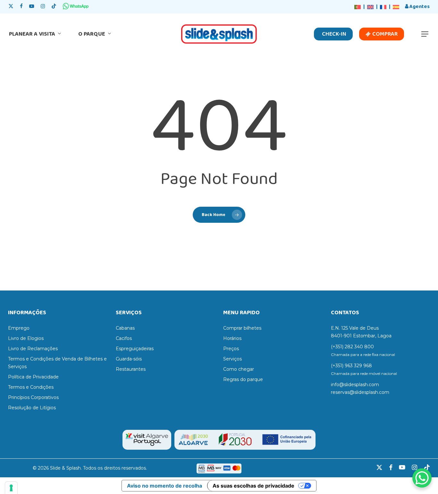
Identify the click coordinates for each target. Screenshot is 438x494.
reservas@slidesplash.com (360, 392)
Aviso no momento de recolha (164, 485)
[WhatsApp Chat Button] (422, 478)
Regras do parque (243, 379)
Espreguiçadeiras (135, 348)
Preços (231, 348)
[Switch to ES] (396, 7)
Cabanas (125, 328)
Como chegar (238, 369)
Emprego (18, 328)
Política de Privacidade (33, 377)
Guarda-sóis (129, 359)
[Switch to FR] (383, 7)
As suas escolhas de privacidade (253, 485)
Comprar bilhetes (242, 328)
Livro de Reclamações (33, 348)
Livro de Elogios (26, 338)
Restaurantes (131, 369)
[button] (425, 34)
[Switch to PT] (357, 7)
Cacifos (124, 338)
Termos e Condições (31, 387)
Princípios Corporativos (33, 397)
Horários (232, 338)
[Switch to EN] (370, 7)
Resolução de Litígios (32, 408)
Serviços (232, 359)
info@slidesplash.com (355, 384)
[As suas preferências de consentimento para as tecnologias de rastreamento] (11, 488)
